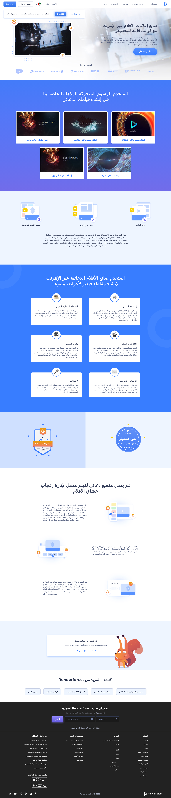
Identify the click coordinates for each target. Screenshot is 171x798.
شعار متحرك (79, 748)
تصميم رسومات (114, 762)
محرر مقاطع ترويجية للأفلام (131, 691)
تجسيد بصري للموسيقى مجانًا (74, 740)
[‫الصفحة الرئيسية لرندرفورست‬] (166, 4)
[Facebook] (35, 794)
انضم (57, 719)
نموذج (117, 770)
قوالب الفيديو (52, 691)
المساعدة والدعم (143, 752)
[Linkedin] (10, 794)
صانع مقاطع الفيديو (102, 691)
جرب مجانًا (9, 4)
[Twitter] (20, 794)
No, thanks (75, 14)
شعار (117, 758)
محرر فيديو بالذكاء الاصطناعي (38, 748)
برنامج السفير (144, 776)
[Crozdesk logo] (128, 451)
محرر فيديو (32, 691)
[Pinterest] (26, 794)
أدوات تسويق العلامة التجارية (110, 740)
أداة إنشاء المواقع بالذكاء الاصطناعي (36, 756)
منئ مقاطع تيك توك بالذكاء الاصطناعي (36, 764)
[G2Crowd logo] (43, 455)
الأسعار (54, 4)
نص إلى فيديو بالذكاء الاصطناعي (37, 752)
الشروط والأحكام (143, 764)
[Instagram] (31, 794)
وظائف (146, 748)
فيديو (117, 754)
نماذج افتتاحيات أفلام (76, 691)
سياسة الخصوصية (143, 760)
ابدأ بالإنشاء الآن (145, 51)
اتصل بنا (146, 744)
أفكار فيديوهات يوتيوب (40, 768)
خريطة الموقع (144, 768)
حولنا (146, 740)
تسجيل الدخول (26, 4)
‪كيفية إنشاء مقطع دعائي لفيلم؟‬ (86, 650)
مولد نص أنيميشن (78, 756)
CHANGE (60, 14)
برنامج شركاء (144, 772)
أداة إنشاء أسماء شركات (40, 760)
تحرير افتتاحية (79, 752)
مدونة (117, 744)
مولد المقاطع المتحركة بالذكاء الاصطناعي (35, 744)
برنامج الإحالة (144, 756)
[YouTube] (15, 794)
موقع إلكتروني (114, 766)
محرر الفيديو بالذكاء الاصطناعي (38, 740)
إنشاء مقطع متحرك (77, 744)
